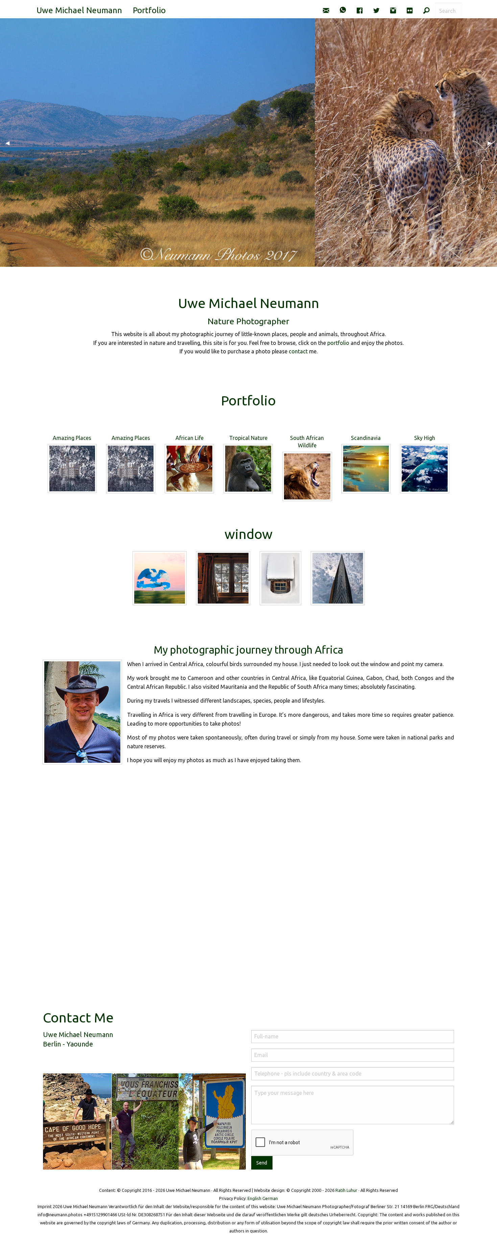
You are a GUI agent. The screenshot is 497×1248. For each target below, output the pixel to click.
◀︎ (10, 143)
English (254, 1198)
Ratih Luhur (346, 1190)
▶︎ (492, 143)
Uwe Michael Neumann (79, 10)
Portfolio (149, 10)
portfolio (338, 343)
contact (298, 351)
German (270, 1198)
